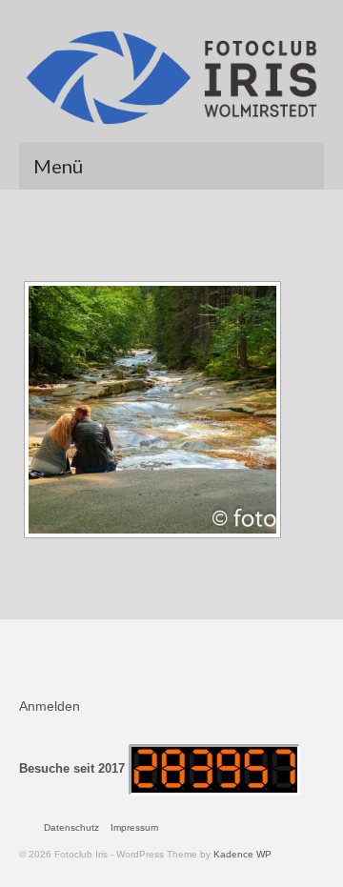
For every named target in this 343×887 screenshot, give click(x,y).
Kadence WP (242, 854)
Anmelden (49, 706)
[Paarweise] (152, 410)
